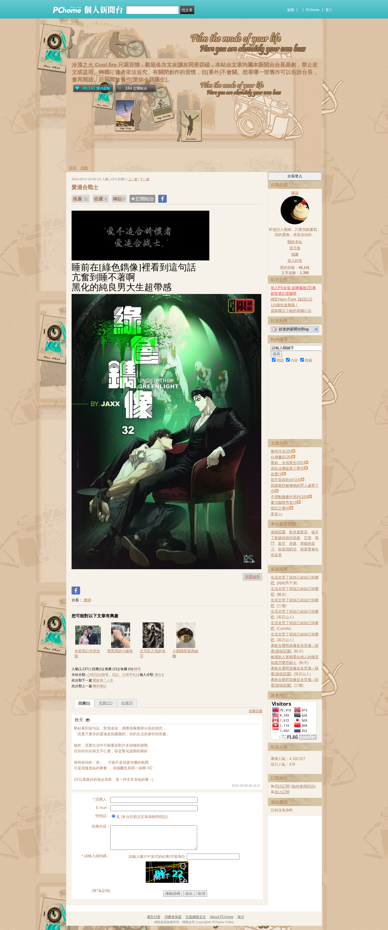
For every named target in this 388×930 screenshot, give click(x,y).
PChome (313, 10)
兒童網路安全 (195, 917)
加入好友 (294, 260)
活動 (84, 168)
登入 (329, 10)
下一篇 (144, 179)
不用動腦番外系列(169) (289, 497)
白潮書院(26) (281, 457)
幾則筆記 (100, 686)
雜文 (158, 675)
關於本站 (294, 242)
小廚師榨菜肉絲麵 (185, 653)
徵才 (240, 917)
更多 (277, 514)
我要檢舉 (252, 577)
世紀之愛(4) (280, 508)
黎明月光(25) (281, 451)
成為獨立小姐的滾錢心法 (291, 310)
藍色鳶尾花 (298, 532)
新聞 (290, 10)
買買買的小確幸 (120, 651)
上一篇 (132, 179)
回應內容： (101, 826)
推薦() (105, 703)
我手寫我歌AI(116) (286, 480)
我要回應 (255, 711)
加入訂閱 (282, 792)
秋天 (79, 719)
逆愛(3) (276, 474)
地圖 (295, 254)
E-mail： (103, 807)
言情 (307, 538)
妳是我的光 (287, 549)
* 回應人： (101, 799)
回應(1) (84, 703)
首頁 (72, 168)
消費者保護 (173, 917)
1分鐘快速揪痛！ (285, 305)
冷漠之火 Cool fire (94, 65)
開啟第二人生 (103, 680)
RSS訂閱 (282, 786)
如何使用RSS (303, 786)
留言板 (295, 248)
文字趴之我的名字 (153, 653)
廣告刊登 (153, 917)
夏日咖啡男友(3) (284, 502)
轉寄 (137, 669)
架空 (281, 543)
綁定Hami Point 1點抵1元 (291, 299)
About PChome (221, 917)
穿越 (293, 543)
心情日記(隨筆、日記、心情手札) (112, 675)
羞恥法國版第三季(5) (287, 468)
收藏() (127, 703)
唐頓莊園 (278, 532)
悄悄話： (102, 816)
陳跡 (87, 600)
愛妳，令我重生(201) (288, 463)
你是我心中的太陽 (87, 653)
